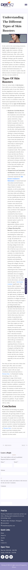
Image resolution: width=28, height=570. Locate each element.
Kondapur (12, 520)
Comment (3, 486)
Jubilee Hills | (6, 520)
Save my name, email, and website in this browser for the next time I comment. (14, 481)
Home (2, 533)
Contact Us (4, 542)
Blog (2, 540)
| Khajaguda (18, 520)
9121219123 (5, 523)
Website (3, 470)
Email (16, 462)
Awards (3, 538)
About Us (3, 535)
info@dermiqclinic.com (8, 525)
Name (3, 462)
